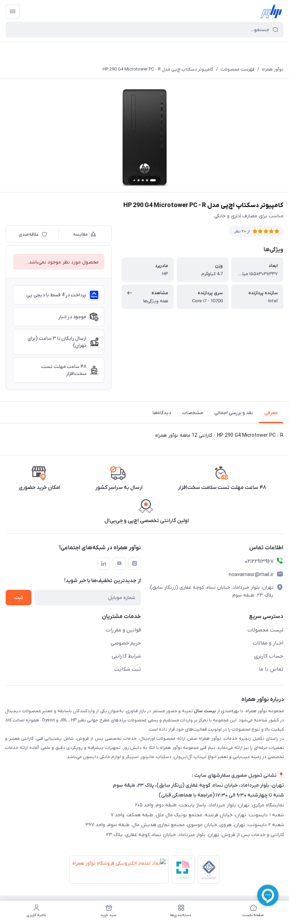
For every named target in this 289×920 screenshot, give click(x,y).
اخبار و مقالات (268, 643)
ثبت (18, 597)
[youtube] (119, 563)
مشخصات (192, 413)
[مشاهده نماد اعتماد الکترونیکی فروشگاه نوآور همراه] (117, 870)
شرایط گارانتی (126, 656)
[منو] (13, 11)
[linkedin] (103, 563)
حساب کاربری (268, 656)
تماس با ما (271, 669)
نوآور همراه (272, 69)
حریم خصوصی (126, 643)
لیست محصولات (265, 630)
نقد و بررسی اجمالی (233, 413)
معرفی (271, 413)
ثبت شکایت (127, 669)
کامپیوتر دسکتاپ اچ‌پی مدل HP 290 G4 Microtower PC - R (158, 69)
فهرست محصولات (237, 69)
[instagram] (134, 563)
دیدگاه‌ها (162, 413)
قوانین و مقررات (123, 630)
